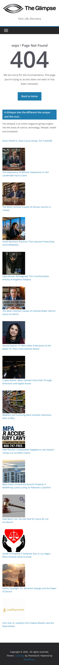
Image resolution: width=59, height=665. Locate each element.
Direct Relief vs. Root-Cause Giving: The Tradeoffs (27, 140)
